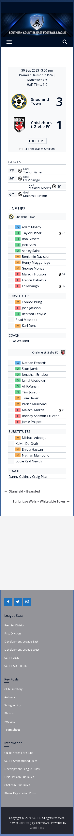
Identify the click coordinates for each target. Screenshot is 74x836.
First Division (12, 633)
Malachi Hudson (35, 196)
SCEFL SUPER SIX (15, 666)
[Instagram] (27, 602)
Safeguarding (12, 705)
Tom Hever (30, 398)
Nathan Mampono (35, 455)
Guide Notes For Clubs (18, 753)
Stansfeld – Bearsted (24, 491)
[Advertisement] (37, 553)
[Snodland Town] (37, 101)
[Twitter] (18, 602)
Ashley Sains (31, 251)
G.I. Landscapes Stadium (39, 149)
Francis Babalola (34, 280)
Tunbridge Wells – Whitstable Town (39, 501)
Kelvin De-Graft (27, 443)
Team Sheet (12, 729)
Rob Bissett (30, 239)
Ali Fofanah (30, 386)
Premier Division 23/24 (36, 75)
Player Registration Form (20, 793)
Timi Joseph (30, 392)
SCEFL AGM (12, 658)
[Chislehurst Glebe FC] (37, 124)
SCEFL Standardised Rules (20, 761)
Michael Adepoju (34, 437)
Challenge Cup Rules (17, 785)
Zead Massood (26, 320)
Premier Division (14, 625)
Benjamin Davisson (36, 256)
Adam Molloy (31, 227)
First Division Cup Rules (19, 777)
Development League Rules (22, 769)
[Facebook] (8, 602)
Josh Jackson (31, 308)
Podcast (9, 721)
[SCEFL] (37, 16)
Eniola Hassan (32, 449)
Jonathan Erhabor (35, 374)
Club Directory (13, 689)
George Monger (34, 268)
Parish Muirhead (34, 404)
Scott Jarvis (30, 368)
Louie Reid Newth (29, 461)
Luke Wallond (19, 341)
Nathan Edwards (34, 363)
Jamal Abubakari (34, 380)
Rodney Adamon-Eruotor (40, 416)
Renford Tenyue (34, 314)
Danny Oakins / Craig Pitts (28, 476)
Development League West (21, 649)
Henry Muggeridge (36, 262)
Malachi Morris (40, 188)
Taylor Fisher (33, 172)
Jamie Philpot (31, 422)
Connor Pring (32, 302)
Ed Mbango (31, 180)
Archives (9, 697)
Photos (9, 713)
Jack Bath (29, 245)
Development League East (21, 641)
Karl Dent (29, 325)
